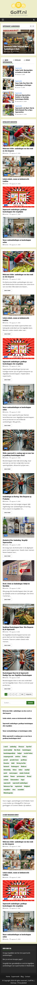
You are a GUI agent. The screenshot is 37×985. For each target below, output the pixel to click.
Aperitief (28, 746)
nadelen (6, 776)
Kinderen (23, 766)
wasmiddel (21, 789)
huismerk (6, 766)
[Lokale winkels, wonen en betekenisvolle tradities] (18, 166)
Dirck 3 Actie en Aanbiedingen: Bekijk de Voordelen (18, 570)
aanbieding (13, 746)
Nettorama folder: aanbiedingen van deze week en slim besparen (18, 149)
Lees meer (8, 290)
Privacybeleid (22, 983)
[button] (3, 20)
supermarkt (7, 783)
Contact (27, 976)
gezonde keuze (14, 760)
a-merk (6, 746)
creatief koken (28, 753)
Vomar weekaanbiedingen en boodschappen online (17, 241)
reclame (6, 780)
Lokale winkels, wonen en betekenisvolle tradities (16, 180)
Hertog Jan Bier (21, 763)
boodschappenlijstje (9, 753)
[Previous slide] (31, 26)
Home (8, 976)
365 (22, 694)
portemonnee (21, 776)
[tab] (8, 61)
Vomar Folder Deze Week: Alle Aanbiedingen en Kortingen (8, 84)
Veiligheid (27, 786)
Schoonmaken (15, 780)
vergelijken (7, 789)
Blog (6, 43)
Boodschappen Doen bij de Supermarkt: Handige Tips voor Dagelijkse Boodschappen (18, 659)
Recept (29, 776)
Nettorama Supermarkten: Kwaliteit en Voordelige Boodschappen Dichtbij (8, 97)
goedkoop (24, 760)
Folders (24, 756)
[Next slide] (33, 26)
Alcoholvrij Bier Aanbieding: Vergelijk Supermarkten (18, 527)
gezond (6, 760)
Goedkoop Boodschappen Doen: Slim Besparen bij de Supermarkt (18, 614)
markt (5, 773)
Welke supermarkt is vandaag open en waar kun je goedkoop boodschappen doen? (18, 440)
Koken (14, 770)
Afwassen (21, 746)
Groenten (6, 763)
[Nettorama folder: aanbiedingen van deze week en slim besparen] (18, 136)
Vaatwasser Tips (8, 786)
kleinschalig (7, 770)
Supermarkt (18, 68)
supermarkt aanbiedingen (20, 783)
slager (22, 780)
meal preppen (13, 773)
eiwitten (17, 756)
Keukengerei (15, 766)
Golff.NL (31, 981)
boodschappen (26, 750)
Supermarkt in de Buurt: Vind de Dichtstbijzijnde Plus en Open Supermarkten (8, 110)
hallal (12, 763)
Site (12, 983)
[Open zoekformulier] (34, 20)
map (14, 983)
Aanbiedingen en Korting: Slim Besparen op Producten (18, 483)
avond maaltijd (8, 750)
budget (20, 753)
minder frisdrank (24, 773)
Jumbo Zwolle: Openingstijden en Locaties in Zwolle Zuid (8, 71)
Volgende (28, 694)
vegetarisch (18, 786)
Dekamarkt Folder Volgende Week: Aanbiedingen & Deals (16, 47)
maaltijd (27, 770)
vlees (13, 789)
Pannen (12, 776)
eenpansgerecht (8, 756)
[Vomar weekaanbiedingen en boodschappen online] (18, 227)
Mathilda (7, 51)
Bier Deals (17, 750)
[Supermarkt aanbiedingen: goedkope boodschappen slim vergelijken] (18, 197)
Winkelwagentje (8, 793)
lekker (20, 770)
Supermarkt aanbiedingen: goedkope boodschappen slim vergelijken (15, 210)
